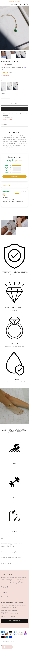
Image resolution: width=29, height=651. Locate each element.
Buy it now (14, 109)
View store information (7, 119)
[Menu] (1, 4)
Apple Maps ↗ (4, 616)
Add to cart (14, 103)
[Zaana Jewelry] (14, 4)
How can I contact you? (8, 563)
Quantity (3, 93)
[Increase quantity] (8, 97)
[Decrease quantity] (2, 97)
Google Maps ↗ (12, 616)
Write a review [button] (14, 176)
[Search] (5, 4)
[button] (8, 165)
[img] (6, 191)
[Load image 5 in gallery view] (14, 28)
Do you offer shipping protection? (11, 557)
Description (4, 124)
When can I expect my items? (10, 552)
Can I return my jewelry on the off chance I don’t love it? (11, 545)
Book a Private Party (14, 620)
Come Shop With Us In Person (13, 603)
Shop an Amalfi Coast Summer (14, 1)
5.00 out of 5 (18, 160)
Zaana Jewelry (6, 75)
